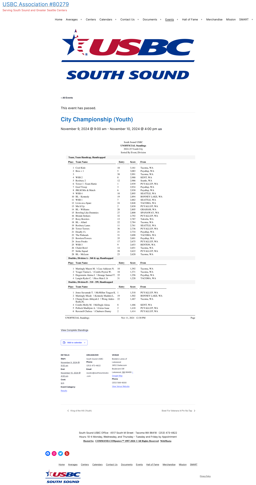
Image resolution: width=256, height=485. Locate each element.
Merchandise (214, 19)
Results (64, 390)
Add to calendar (74, 342)
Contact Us (127, 19)
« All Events (67, 97)
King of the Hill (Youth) (81, 410)
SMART (244, 19)
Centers (91, 19)
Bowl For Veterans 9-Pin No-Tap (177, 410)
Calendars (105, 19)
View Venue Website (120, 386)
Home (58, 19)
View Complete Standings (74, 330)
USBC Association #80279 (36, 4)
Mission (231, 19)
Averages (72, 19)
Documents (150, 19)
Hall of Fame (190, 19)
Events (169, 19)
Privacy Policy (205, 476)
